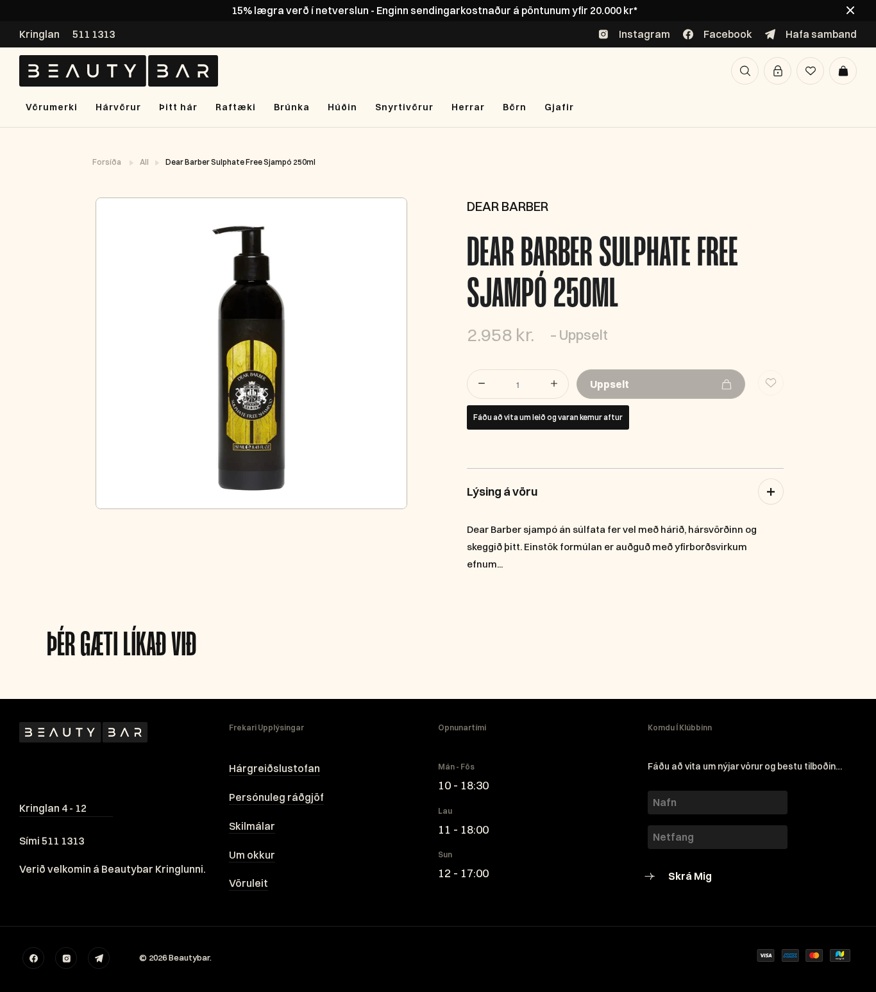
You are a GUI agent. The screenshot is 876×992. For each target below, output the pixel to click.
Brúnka (292, 107)
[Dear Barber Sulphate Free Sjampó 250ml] (251, 353)
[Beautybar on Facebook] (33, 958)
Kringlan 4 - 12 (53, 808)
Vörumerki (52, 107)
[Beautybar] (118, 71)
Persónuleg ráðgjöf (276, 797)
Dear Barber (507, 206)
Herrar (468, 107)
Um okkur (252, 854)
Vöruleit (248, 883)
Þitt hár (178, 107)
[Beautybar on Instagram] (66, 958)
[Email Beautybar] (99, 958)
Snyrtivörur (404, 107)
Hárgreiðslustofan (274, 768)
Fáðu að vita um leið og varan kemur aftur (548, 417)
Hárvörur (118, 107)
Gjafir (559, 107)
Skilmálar (252, 826)
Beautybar (189, 957)
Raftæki (235, 107)
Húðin (342, 107)
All (145, 162)
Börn (514, 107)
